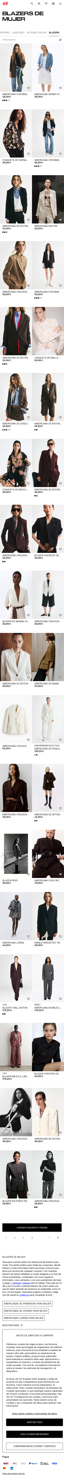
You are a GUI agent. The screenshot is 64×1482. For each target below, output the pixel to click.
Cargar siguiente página (32, 1227)
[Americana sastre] (48, 199)
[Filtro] (60, 39)
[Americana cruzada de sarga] (16, 1112)
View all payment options (13, 1473)
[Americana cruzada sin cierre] (16, 529)
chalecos (24, 1295)
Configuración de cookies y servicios (34, 1446)
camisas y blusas (21, 1283)
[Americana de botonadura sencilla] (48, 397)
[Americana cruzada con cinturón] (16, 788)
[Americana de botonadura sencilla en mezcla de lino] (48, 1112)
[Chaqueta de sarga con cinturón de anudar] (16, 133)
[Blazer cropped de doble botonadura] (48, 1047)
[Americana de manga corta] (48, 657)
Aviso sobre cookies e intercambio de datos (34, 1413)
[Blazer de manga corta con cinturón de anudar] (16, 595)
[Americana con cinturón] (48, 854)
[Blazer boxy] (16, 854)
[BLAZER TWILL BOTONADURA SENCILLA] (16, 978)
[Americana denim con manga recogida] (48, 67)
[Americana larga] (16, 916)
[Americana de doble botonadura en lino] (48, 719)
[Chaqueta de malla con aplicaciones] (48, 331)
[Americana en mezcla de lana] (48, 978)
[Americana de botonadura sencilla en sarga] (16, 199)
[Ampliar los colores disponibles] (5, 232)
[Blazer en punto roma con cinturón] (16, 1174)
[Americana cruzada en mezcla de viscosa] (48, 595)
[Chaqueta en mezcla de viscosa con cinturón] (16, 463)
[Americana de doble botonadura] (16, 397)
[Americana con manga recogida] (16, 67)
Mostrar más (10, 1325)
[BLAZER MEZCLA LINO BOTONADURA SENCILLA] (16, 1047)
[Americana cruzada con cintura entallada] (16, 265)
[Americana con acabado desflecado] (16, 719)
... (40, 1237)
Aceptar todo (34, 1422)
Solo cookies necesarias (34, 1434)
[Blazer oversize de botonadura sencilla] (48, 529)
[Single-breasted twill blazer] (48, 916)
